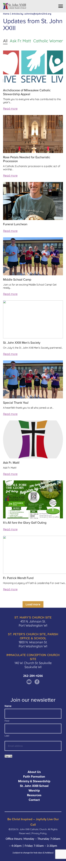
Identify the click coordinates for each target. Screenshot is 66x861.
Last (7, 735)
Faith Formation (34, 776)
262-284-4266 (33, 676)
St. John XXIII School (34, 785)
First (7, 720)
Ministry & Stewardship (34, 781)
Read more (10, 108)
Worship (34, 790)
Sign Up (8, 756)
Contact (34, 799)
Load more (33, 604)
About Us (34, 772)
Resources (34, 795)
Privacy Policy (39, 833)
